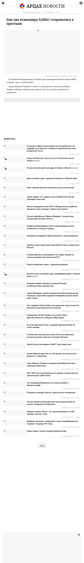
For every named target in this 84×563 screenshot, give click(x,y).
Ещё (42, 446)
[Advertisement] (43, 547)
